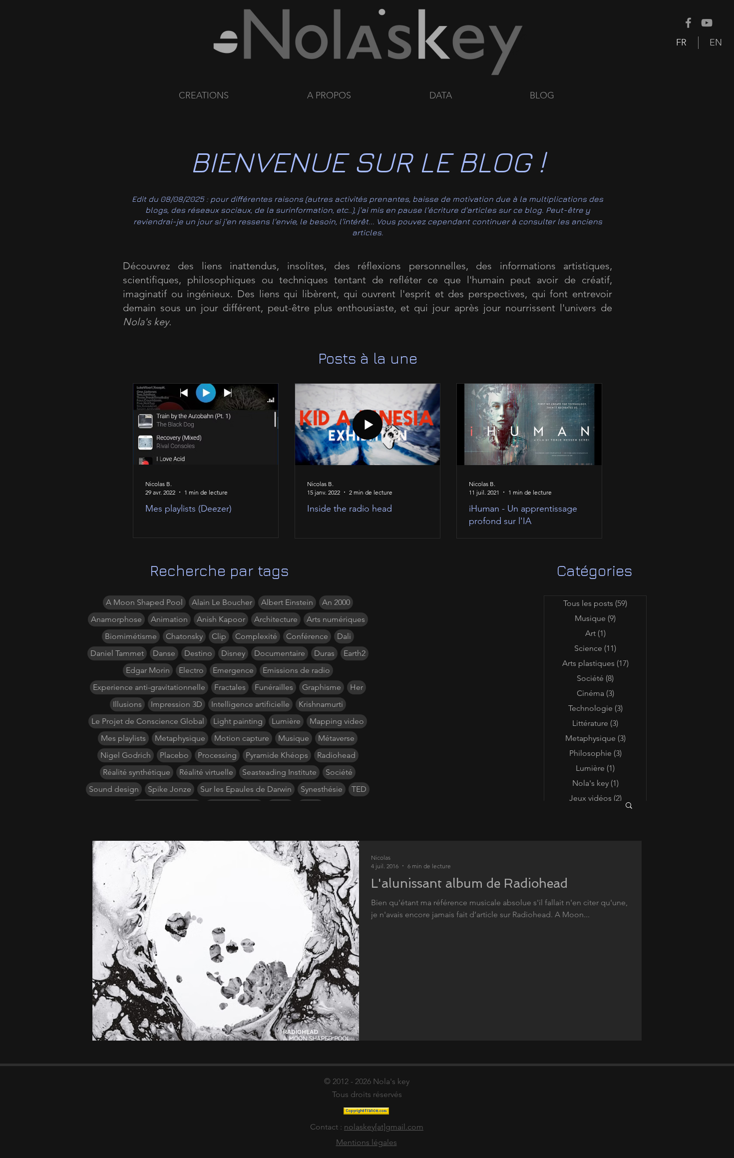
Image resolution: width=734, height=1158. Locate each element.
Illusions (127, 704)
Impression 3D (176, 704)
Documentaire (279, 653)
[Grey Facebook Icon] (688, 22)
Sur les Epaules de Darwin (246, 789)
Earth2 (355, 653)
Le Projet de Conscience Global (147, 721)
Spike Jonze (169, 789)
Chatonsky (184, 636)
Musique (293, 738)
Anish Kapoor (221, 619)
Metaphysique (180, 738)
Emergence (233, 670)
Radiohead (336, 755)
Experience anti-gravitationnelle (149, 687)
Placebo (174, 755)
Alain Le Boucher (222, 602)
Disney (233, 653)
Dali (344, 636)
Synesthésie (322, 789)
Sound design (114, 789)
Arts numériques (336, 619)
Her (356, 687)
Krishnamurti (321, 704)
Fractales (230, 687)
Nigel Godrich (125, 755)
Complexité (256, 636)
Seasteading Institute (279, 772)
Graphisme (321, 687)
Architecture (276, 619)
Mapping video (337, 721)
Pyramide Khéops (277, 755)
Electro (191, 670)
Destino (198, 653)
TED (359, 789)
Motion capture (241, 738)
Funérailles (274, 687)
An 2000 (336, 602)
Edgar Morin (148, 670)
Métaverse (336, 738)
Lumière (286, 721)
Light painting (238, 721)
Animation (169, 619)
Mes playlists (123, 738)
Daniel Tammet (117, 653)
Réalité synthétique (136, 772)
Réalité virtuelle (206, 772)
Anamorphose (116, 619)
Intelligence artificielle (250, 704)
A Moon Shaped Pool (144, 602)
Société (339, 772)
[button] (472, 95)
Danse (164, 653)
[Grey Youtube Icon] (707, 22)
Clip (219, 636)
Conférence (307, 636)
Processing (217, 755)
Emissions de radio (296, 670)
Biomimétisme (131, 636)
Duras (324, 653)
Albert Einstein (287, 602)
